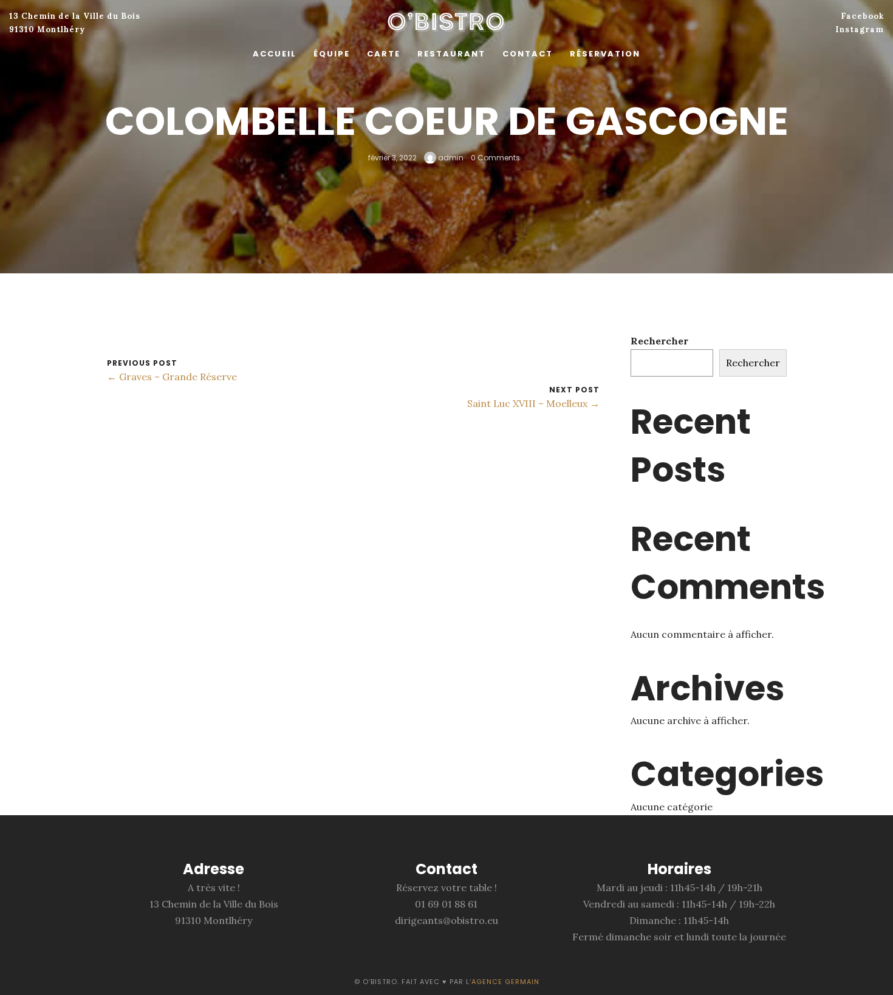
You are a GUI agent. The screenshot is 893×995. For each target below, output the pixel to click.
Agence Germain (505, 981)
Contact (527, 54)
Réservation (605, 54)
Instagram (859, 29)
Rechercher (659, 341)
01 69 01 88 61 (446, 904)
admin (450, 157)
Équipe (331, 54)
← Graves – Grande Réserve (172, 377)
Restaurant (451, 54)
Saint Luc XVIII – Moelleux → (533, 403)
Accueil (274, 54)
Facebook (862, 16)
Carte (383, 54)
